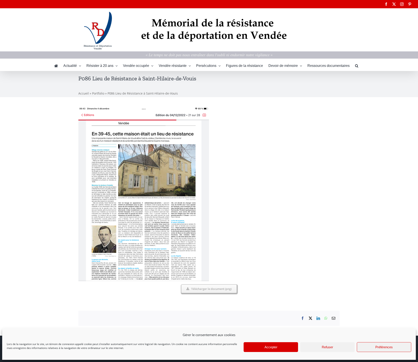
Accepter (271, 347)
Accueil (83, 93)
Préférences (384, 347)
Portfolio (98, 93)
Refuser (327, 347)
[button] (356, 66)
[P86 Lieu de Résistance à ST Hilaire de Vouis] (143, 108)
